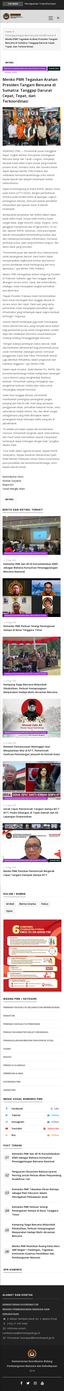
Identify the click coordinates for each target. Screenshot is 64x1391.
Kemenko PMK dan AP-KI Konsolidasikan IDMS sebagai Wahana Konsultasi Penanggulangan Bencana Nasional (36, 1157)
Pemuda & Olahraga (14, 1065)
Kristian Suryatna (12, 480)
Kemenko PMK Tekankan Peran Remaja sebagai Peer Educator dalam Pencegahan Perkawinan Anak (35, 1193)
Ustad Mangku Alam (14, 488)
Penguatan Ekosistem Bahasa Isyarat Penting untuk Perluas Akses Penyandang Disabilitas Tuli (36, 1175)
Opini (9, 911)
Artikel (9, 62)
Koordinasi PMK (11, 1081)
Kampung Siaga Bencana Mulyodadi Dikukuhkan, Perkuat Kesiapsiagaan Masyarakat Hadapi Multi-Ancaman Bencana (33, 1230)
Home (8, 31)
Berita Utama (27, 903)
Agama (7, 1048)
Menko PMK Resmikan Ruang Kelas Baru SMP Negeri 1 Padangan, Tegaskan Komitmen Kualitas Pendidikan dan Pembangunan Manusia (36, 1251)
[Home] (13, 16)
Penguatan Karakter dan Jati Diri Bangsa (25, 1032)
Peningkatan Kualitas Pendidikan (21, 1024)
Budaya (7, 1057)
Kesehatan (9, 1015)
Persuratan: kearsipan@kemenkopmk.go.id (30, 1337)
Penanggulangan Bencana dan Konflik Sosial (29, 35)
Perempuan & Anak (13, 1073)
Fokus (44, 903)
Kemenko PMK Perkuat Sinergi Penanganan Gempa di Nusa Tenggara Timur (35, 1210)
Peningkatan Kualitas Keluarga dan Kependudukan (31, 1007)
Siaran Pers (54, 68)
